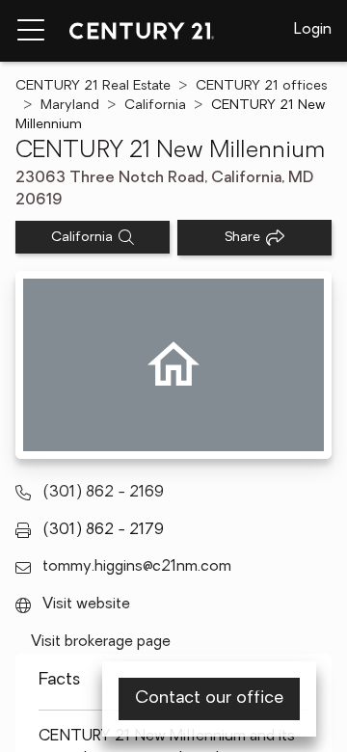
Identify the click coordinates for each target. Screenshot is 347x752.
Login (313, 30)
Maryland (69, 105)
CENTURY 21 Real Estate (93, 86)
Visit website (86, 604)
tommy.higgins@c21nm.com (136, 567)
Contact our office (209, 699)
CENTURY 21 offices (262, 86)
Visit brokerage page (101, 642)
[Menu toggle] (30, 30)
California (155, 105)
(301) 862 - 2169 (103, 492)
